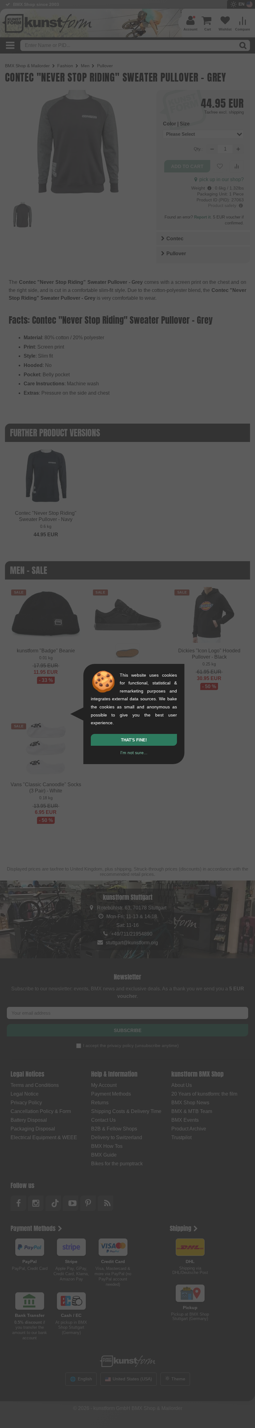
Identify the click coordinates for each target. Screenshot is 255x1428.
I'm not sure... (133, 752)
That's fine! (134, 740)
